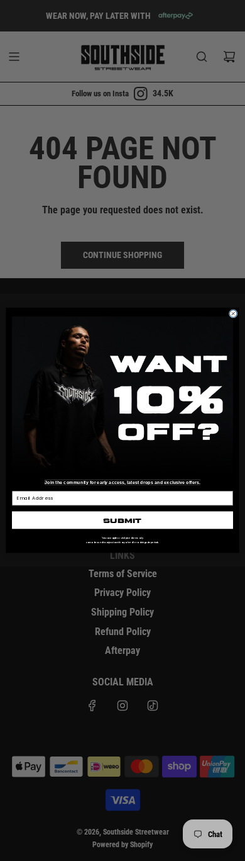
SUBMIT (122, 520)
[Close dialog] (233, 314)
